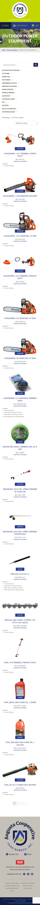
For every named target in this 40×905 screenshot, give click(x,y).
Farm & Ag (6, 77)
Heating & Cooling (9, 86)
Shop (4, 50)
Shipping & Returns (28, 883)
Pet (3, 102)
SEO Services (28, 903)
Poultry (5, 105)
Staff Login (28, 888)
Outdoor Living (8, 99)
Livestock (6, 96)
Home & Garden (12, 50)
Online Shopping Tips (12, 885)
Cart (37, 25)
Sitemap (23, 901)
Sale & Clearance (9, 109)
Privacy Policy (28, 885)
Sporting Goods (8, 112)
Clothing (5, 73)
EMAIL (29, 854)
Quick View (20, 139)
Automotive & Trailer (10, 70)
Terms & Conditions (12, 883)
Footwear (6, 80)
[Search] (35, 65)
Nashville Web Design (17, 903)
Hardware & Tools (9, 83)
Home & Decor (7, 89)
